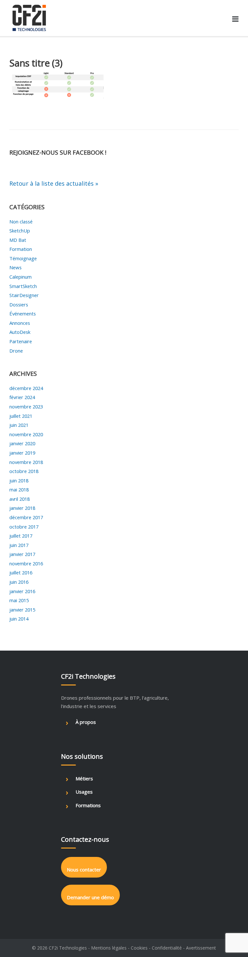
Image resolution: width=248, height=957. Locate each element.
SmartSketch (23, 286)
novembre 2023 (26, 406)
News (15, 267)
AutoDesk (19, 332)
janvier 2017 (22, 554)
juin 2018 (18, 480)
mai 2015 (19, 600)
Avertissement (201, 948)
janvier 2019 (22, 452)
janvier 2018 (22, 508)
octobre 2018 (23, 471)
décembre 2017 (26, 517)
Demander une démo (90, 897)
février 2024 (22, 397)
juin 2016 (18, 582)
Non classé (21, 221)
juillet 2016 (20, 572)
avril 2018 (19, 499)
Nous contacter (84, 869)
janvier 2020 (22, 443)
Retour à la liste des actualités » (53, 183)
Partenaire (20, 341)
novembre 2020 (26, 434)
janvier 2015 (22, 609)
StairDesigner (24, 295)
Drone (16, 350)
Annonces (19, 323)
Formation (20, 249)
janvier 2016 (22, 591)
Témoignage (23, 258)
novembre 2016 (26, 563)
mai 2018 (19, 489)
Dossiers (18, 304)
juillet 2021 (20, 416)
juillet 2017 (20, 535)
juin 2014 (18, 618)
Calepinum (20, 276)
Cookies (139, 948)
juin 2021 (18, 425)
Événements (22, 313)
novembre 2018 (26, 462)
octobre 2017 (23, 526)
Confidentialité (167, 948)
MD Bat (17, 240)
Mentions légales (109, 948)
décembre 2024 (26, 388)
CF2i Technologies (68, 948)
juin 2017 (18, 545)
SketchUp (19, 230)
